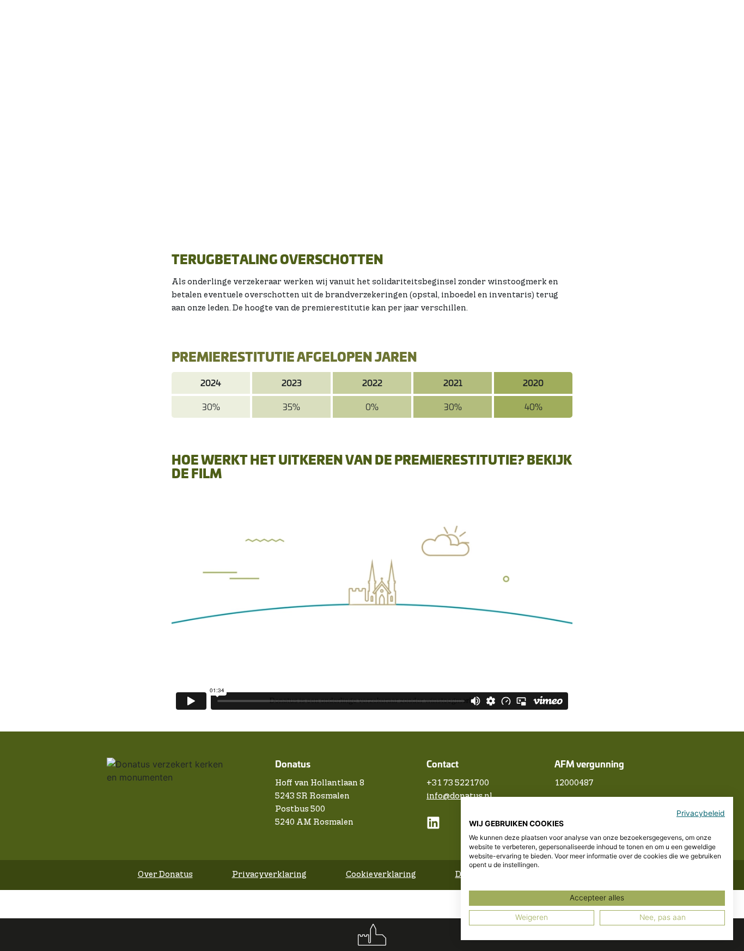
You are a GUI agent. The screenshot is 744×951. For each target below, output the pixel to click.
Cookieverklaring (381, 874)
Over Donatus (165, 874)
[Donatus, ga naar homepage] (372, 935)
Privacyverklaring (269, 874)
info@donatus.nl (459, 796)
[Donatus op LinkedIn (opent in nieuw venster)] (433, 827)
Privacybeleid (700, 813)
